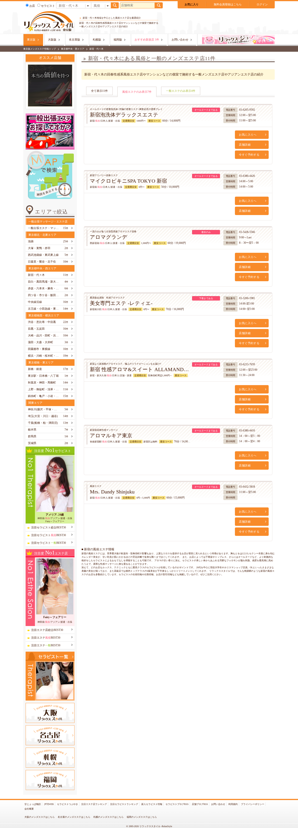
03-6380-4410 (247, 430)
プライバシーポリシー (252, 804)
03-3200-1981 (247, 298)
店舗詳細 (245, 144)
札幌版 (97, 39)
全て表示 (99, 90)
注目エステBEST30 (45, 637)
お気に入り (192, 4)
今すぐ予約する (249, 154)
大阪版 (52, 39)
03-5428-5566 (247, 232)
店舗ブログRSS (200, 804)
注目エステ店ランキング (94, 804)
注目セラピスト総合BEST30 (48, 527)
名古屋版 (74, 39)
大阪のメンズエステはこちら (39, 817)
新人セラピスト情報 (151, 804)
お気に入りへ (248, 134)
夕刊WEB (49, 804)
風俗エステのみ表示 (137, 91)
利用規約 (233, 804)
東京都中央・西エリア (72, 49)
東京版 (31, 39)
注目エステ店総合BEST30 (47, 630)
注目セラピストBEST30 (48, 535)
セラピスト (48, 5)
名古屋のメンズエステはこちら (74, 817)
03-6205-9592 (247, 109)
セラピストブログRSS (177, 804)
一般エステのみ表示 (180, 90)
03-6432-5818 (247, 486)
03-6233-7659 (247, 364)
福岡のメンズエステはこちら (142, 817)
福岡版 (118, 39)
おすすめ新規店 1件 (147, 39)
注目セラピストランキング (124, 804)
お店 (32, 5)
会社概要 (29, 808)
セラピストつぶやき (67, 804)
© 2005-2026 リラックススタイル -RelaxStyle (149, 826)
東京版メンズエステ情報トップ (39, 49)
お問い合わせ (180, 39)
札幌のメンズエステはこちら (108, 817)
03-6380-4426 (247, 176)
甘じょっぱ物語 (32, 804)
